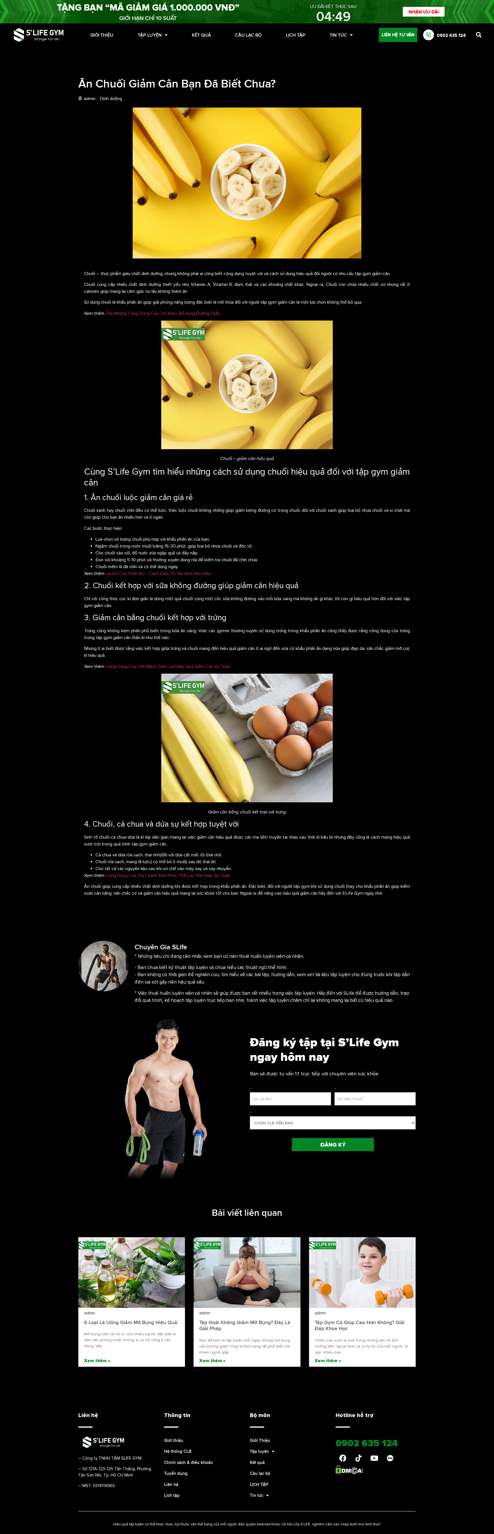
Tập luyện (150, 34)
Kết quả (201, 34)
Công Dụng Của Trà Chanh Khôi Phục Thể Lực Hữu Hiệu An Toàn (167, 875)
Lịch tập (172, 1495)
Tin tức (338, 34)
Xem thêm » (97, 1360)
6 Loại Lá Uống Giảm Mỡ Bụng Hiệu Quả (130, 1322)
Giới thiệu (173, 1440)
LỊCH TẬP (295, 34)
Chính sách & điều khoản (188, 1462)
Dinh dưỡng (111, 98)
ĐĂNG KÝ (333, 1144)
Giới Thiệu (101, 34)
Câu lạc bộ (248, 34)
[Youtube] (374, 1458)
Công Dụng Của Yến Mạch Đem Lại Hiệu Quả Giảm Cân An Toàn (167, 666)
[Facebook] (343, 1458)
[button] (424, 12)
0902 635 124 (451, 35)
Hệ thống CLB (178, 1451)
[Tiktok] (358, 1458)
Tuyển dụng (176, 1473)
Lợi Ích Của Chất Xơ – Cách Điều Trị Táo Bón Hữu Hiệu (158, 573)
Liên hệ (171, 1484)
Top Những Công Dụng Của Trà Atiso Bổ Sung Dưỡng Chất (162, 313)
